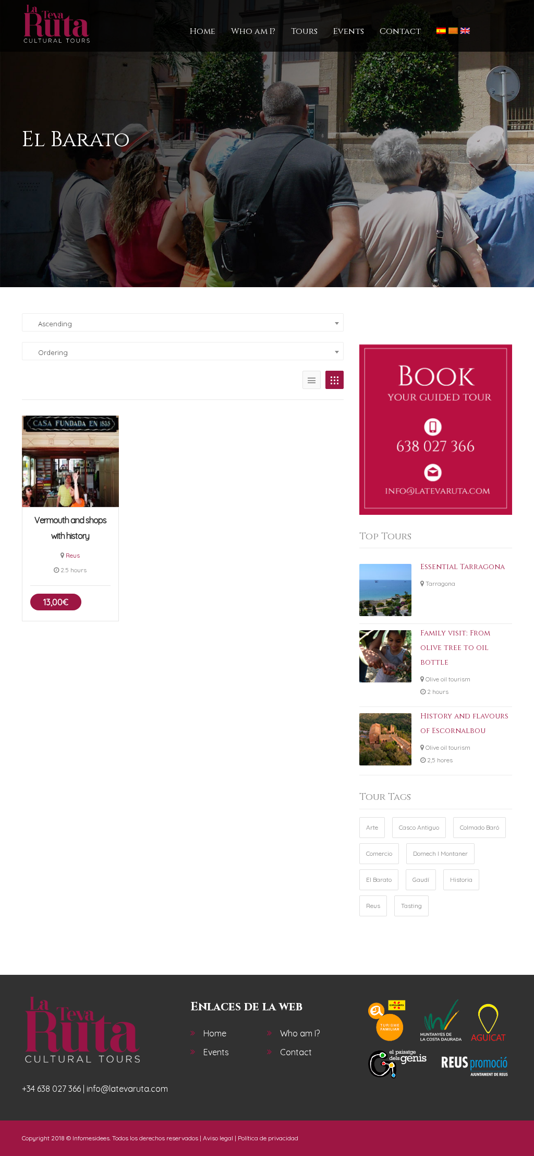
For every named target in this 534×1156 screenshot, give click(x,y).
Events (348, 31)
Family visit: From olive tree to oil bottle (455, 647)
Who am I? (253, 31)
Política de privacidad (268, 1138)
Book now (70, 461)
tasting (411, 906)
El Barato (379, 879)
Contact (400, 31)
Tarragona (440, 583)
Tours (304, 31)
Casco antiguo (419, 827)
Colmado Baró (479, 827)
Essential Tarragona (462, 567)
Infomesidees (91, 1138)
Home (202, 31)
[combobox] (183, 322)
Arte (372, 827)
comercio (379, 853)
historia (461, 879)
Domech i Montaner (440, 853)
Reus (73, 555)
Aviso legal (218, 1138)
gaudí (420, 879)
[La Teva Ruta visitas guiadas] (56, 24)
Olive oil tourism (448, 679)
